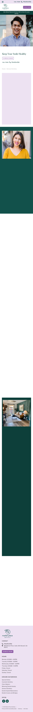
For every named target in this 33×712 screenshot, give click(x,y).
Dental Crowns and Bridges (10, 693)
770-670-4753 (8, 211)
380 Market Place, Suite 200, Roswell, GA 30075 (15, 646)
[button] (3, 701)
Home (3, 69)
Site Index (26, 708)
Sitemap (20, 708)
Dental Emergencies (10, 348)
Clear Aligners (6, 684)
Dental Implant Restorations (10, 691)
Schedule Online (27, 7)
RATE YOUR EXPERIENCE (16, 560)
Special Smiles (6, 680)
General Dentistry (7, 689)
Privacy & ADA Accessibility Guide (9, 708)
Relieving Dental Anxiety (9, 686)
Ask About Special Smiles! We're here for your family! (16, 13)
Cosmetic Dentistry (7, 682)
